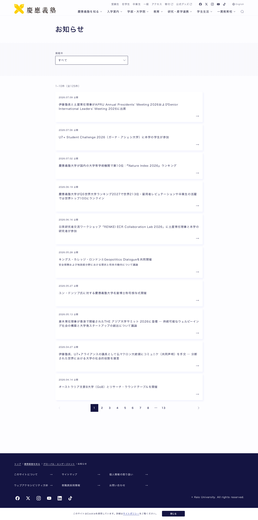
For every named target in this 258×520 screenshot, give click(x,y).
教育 (157, 11)
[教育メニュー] (162, 11)
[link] (59, 408)
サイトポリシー (131, 513)
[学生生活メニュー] (211, 11)
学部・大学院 (136, 11)
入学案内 (113, 11)
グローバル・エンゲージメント (59, 464)
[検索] (242, 11)
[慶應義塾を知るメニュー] (101, 11)
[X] (206, 4)
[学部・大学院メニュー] (147, 11)
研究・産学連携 (178, 11)
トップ (17, 464)
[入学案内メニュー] (121, 11)
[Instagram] (212, 4)
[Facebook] (200, 4)
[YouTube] (218, 4)
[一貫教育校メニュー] (234, 11)
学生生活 (203, 11)
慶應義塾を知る (88, 11)
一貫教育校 (224, 11)
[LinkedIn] (59, 498)
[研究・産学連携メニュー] (191, 11)
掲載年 (59, 53)
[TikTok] (224, 4)
